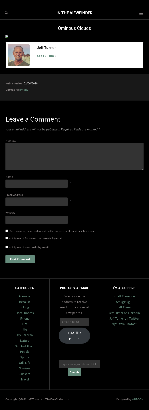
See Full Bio (45, 56)
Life (24, 324)
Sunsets (24, 374)
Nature (24, 340)
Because (25, 302)
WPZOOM (138, 399)
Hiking (24, 307)
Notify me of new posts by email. (29, 247)
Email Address (14, 195)
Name (9, 176)
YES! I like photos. (74, 335)
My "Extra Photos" (124, 324)
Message (10, 140)
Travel (25, 379)
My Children (25, 335)
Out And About (25, 346)
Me (25, 329)
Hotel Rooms (25, 313)
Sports (24, 357)
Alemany (25, 296)
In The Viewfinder (74, 13)
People (24, 351)
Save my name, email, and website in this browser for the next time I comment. (52, 231)
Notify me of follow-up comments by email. (36, 238)
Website (10, 213)
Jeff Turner (124, 307)
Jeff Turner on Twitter (124, 318)
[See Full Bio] (56, 56)
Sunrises (24, 368)
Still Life (24, 363)
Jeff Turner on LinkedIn (124, 313)
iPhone (23, 89)
